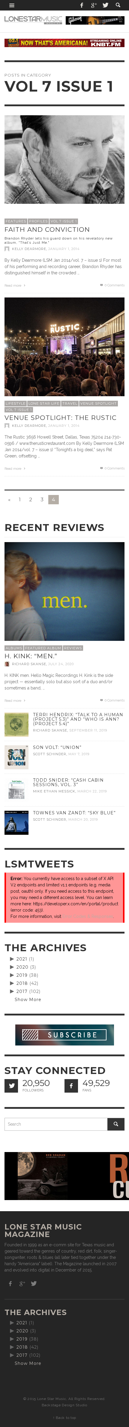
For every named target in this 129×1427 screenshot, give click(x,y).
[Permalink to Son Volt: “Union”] (16, 757)
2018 (22, 983)
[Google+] (93, 5)
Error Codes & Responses (87, 916)
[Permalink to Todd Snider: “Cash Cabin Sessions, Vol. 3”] (16, 789)
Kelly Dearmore (29, 249)
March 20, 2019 (83, 819)
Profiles (38, 221)
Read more (13, 286)
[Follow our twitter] (11, 1086)
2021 (21, 959)
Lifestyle (16, 403)
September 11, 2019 (88, 731)
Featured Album (43, 648)
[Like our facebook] (71, 1086)
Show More (28, 999)
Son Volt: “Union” (57, 747)
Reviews (73, 648)
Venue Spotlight (98, 403)
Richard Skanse (29, 664)
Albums (14, 648)
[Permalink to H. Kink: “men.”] (64, 601)
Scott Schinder (49, 754)
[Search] (12, 5)
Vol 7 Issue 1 (64, 221)
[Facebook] (82, 5)
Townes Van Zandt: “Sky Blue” (74, 813)
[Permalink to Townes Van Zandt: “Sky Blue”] (16, 822)
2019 (22, 975)
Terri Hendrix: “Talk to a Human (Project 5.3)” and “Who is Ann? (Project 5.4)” (78, 719)
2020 (22, 967)
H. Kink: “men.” (30, 656)
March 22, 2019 (92, 791)
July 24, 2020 (61, 664)
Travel (69, 403)
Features (16, 221)
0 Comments (114, 285)
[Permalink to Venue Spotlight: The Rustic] (64, 357)
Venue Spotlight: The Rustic (60, 417)
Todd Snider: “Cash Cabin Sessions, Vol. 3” (68, 782)
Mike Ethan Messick (54, 791)
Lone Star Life (43, 403)
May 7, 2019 (78, 754)
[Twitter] (105, 5)
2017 (22, 991)
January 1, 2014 (64, 249)
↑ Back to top (64, 1418)
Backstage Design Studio (64, 1405)
